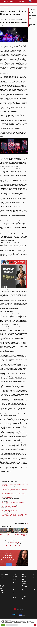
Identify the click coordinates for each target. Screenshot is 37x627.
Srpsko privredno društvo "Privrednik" (25, 611)
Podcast (14, 595)
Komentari (2, 7)
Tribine (24, 574)
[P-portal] (4, 4)
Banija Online (2, 579)
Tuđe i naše (16, 534)
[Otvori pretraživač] (36, 4)
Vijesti (15, 574)
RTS (27, 523)
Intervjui (24, 581)
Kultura (24, 583)
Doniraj (9, 564)
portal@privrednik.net (14, 542)
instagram (34, 587)
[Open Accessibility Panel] (35, 625)
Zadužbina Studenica (2, 581)
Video (15, 597)
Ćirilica (20, 1)
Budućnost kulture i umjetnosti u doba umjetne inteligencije (32, 14)
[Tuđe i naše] (17, 532)
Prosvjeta (1, 590)
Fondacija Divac (3, 595)
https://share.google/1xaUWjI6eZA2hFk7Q (10, 499)
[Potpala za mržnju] (10, 532)
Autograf (1, 577)
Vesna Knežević (5, 17)
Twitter (33, 589)
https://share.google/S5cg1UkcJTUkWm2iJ (10, 510)
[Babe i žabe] (3, 532)
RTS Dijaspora (2, 592)
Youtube (34, 585)
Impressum (33, 580)
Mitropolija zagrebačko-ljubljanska (2, 585)
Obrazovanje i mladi (24, 587)
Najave (15, 585)
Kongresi (24, 579)
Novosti (1, 588)
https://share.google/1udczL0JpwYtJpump (10, 506)
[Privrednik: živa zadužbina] (24, 532)
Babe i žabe (2, 534)
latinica (23, 1)
